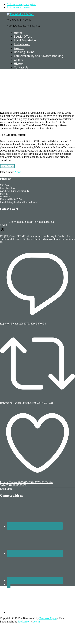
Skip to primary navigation (21, 4)
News (18, 172)
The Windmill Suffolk (21, 221)
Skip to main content (18, 7)
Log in (36, 621)
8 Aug (3, 224)
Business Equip (48, 618)
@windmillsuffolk (44, 221)
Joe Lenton (24, 621)
